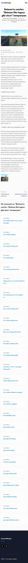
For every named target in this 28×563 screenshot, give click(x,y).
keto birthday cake (9, 415)
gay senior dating (8, 450)
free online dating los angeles (12, 392)
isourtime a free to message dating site (12, 368)
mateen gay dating (9, 462)
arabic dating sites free (10, 380)
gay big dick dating (9, 438)
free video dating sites (10, 320)
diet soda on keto (8, 427)
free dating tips (8, 257)
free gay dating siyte (10, 473)
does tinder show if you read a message (13, 222)
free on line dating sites (11, 309)
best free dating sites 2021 (12, 332)
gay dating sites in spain (11, 485)
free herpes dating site (10, 246)
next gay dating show (10, 508)
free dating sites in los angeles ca (13, 296)
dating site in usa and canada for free (14, 282)
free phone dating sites (10, 343)
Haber (21, 52)
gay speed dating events (11, 520)
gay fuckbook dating (10, 496)
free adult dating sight (10, 355)
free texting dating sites (11, 269)
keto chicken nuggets (10, 404)
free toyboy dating (9, 234)
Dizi (18, 52)
